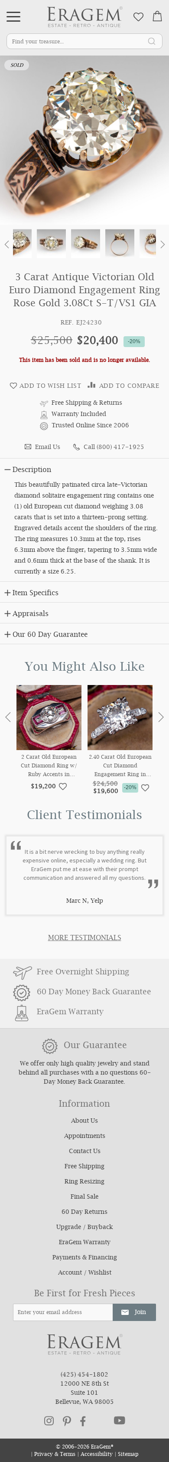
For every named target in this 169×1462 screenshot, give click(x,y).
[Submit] (151, 41)
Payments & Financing (84, 1258)
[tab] (84, 468)
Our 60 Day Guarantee (50, 635)
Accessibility (97, 1455)
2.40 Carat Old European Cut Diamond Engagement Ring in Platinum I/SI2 (120, 767)
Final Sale (84, 1197)
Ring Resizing (84, 1182)
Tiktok (100, 1421)
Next (161, 717)
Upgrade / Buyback (84, 1228)
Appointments (84, 1137)
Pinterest (67, 1421)
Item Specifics (35, 593)
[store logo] (85, 16)
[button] (6, 246)
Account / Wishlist (84, 1273)
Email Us (47, 448)
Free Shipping (84, 1167)
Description (32, 470)
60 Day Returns (84, 1212)
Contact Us (85, 1152)
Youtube (119, 1420)
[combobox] (84, 41)
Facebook (83, 1421)
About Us (84, 1121)
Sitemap (128, 1455)
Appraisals (31, 614)
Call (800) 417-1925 (114, 448)
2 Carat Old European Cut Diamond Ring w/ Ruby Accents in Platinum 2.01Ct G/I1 (49, 767)
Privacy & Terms (54, 1455)
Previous (8, 717)
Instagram (49, 1421)
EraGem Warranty (84, 1243)
